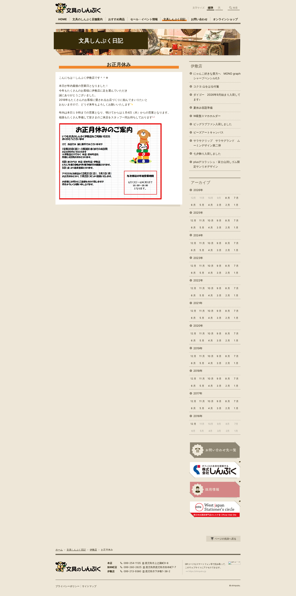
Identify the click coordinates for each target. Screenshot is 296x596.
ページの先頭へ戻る (225, 538)
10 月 (210, 220)
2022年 (198, 280)
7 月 (236, 197)
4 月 (210, 204)
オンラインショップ (225, 19)
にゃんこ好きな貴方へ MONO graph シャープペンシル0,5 (217, 76)
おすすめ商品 (116, 19)
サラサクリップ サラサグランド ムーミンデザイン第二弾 (216, 143)
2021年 (197, 303)
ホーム (59, 549)
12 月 (193, 220)
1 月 (236, 204)
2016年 (197, 416)
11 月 (202, 220)
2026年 (198, 190)
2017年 (197, 393)
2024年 (198, 235)
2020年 (198, 325)
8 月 (227, 197)
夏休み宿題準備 (203, 107)
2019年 (197, 348)
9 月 (219, 220)
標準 (210, 7)
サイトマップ (89, 586)
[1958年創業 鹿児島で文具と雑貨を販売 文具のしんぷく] (78, 8)
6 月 (193, 204)
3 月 (219, 204)
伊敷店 (196, 66)
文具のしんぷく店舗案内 (87, 19)
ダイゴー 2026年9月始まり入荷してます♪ (216, 97)
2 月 (227, 204)
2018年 (197, 370)
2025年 (198, 212)
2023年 (198, 258)
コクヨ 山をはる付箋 (206, 86)
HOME (62, 19)
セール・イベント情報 (144, 19)
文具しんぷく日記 (174, 19)
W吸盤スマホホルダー (207, 116)
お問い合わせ (199, 19)
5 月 (202, 204)
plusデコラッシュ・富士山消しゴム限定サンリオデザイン (216, 164)
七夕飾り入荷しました (207, 153)
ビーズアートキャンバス (208, 132)
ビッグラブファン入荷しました (212, 124)
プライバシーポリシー (67, 586)
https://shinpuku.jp (197, 571)
